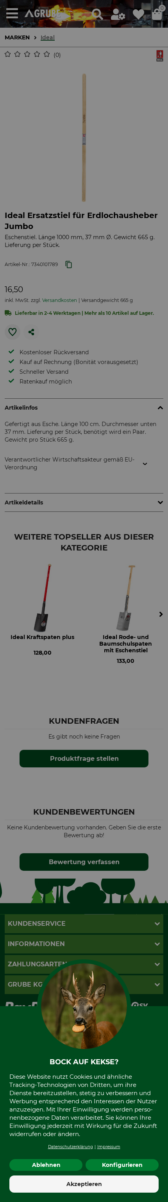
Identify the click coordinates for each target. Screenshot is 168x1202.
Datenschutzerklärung (70, 1146)
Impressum (108, 1146)
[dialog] (84, 601)
